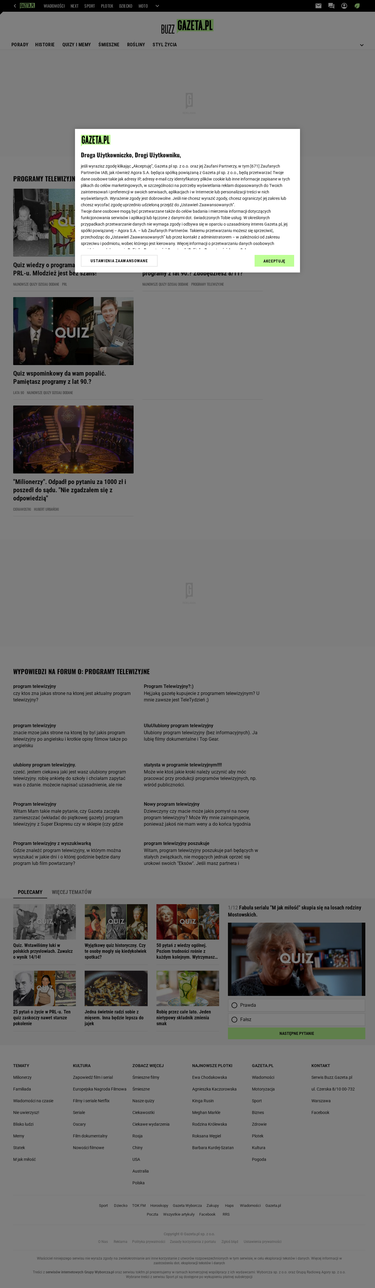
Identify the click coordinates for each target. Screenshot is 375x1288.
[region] (187, 200)
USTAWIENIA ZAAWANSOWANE (119, 260)
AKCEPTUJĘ (274, 261)
